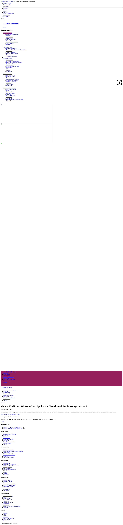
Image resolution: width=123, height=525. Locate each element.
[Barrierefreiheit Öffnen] (119, 82)
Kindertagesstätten (10, 63)
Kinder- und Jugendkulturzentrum (13, 62)
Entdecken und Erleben (11, 48)
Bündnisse (8, 35)
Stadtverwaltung (10, 43)
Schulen (8, 69)
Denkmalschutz (9, 92)
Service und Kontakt (11, 52)
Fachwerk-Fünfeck (10, 93)
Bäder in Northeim (10, 75)
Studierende (9, 71)
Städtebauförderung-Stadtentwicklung (14, 99)
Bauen (7, 90)
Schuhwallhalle (9, 84)
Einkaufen (8, 77)
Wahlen (8, 44)
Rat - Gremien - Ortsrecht (12, 42)
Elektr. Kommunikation (8, 13)
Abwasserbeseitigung (11, 89)
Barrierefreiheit (6, 15)
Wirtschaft (8, 100)
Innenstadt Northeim (10, 95)
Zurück (2, 421)
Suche (4, 9)
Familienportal (9, 60)
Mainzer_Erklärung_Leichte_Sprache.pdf (12, 428)
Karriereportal (9, 38)
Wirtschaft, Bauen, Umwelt (9, 88)
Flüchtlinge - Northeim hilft (12, 61)
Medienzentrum (9, 65)
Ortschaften (8, 83)
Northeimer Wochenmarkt (12, 80)
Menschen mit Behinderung (12, 66)
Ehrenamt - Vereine (10, 76)
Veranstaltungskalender (11, 56)
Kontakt (5, 11)
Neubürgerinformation (11, 39)
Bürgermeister (9, 37)
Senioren (8, 70)
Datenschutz (6, 16)
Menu (4, 27)
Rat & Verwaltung (7, 33)
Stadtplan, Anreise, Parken (12, 53)
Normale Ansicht (7, 4)
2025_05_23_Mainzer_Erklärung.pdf (11, 427)
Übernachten (9, 54)
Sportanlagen (9, 85)
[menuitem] (62, 3)
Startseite (5, 8)
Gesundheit (8, 94)
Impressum (5, 12)
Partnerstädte (9, 40)
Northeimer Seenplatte (11, 81)
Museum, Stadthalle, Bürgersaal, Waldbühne (16, 49)
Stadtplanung (9, 98)
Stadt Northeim (11, 23)
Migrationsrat (9, 67)
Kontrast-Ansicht (7, 3)
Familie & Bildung (7, 58)
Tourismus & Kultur (7, 47)
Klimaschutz (9, 97)
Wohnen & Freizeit (7, 74)
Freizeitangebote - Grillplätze (12, 79)
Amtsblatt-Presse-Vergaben (12, 34)
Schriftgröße (6, 6)
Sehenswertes (9, 51)
